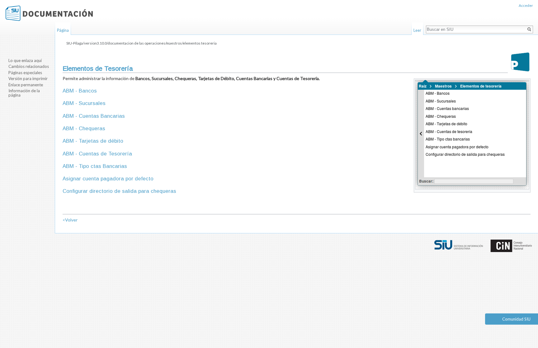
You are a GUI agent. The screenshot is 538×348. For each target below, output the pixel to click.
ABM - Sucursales (84, 103)
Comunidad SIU (516, 319)
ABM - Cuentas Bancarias (94, 116)
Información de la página (24, 93)
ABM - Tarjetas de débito (93, 141)
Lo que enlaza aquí (25, 60)
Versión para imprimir (28, 78)
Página (63, 30)
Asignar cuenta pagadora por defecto (108, 179)
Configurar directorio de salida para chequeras (119, 191)
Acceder (526, 5)
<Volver (70, 219)
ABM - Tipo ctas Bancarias (95, 166)
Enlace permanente (25, 84)
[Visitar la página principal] (49, 13)
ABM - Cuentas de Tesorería (97, 154)
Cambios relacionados (28, 66)
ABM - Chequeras (84, 128)
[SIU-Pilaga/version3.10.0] (520, 61)
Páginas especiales (25, 72)
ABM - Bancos (80, 91)
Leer (417, 30)
